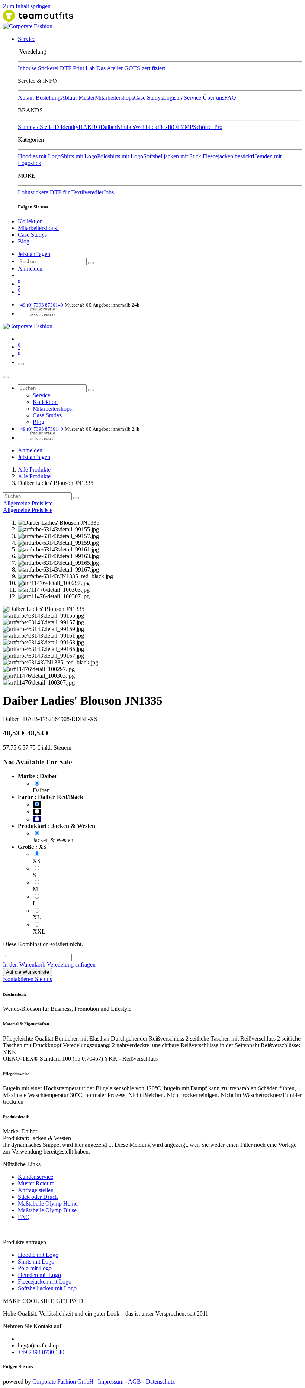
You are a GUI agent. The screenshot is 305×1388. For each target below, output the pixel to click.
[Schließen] (6, 377)
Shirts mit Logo (79, 156)
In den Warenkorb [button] (25, 964)
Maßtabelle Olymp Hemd (48, 1203)
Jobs (108, 192)
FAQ (230, 97)
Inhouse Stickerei (38, 68)
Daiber (108, 127)
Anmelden (30, 268)
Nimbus (125, 127)
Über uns (213, 97)
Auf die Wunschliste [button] (27, 972)
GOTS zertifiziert (144, 68)
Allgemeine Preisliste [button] (27, 503)
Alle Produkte (34, 469)
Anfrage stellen (36, 1190)
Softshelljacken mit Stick (173, 156)
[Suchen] (91, 263)
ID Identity (65, 127)
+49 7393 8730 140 (41, 1352)
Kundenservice (35, 1177)
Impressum (111, 1381)
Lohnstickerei (34, 192)
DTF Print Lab (77, 68)
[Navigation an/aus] (21, 364)
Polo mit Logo (35, 1268)
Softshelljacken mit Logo (47, 1288)
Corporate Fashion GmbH (63, 1381)
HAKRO (89, 127)
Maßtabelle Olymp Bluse (47, 1210)
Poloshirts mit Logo (120, 156)
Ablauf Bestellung (39, 97)
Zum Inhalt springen (27, 6)
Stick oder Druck (38, 1197)
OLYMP (183, 127)
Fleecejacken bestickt (228, 156)
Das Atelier (109, 68)
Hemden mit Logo (39, 1275)
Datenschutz (160, 1381)
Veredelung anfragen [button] (71, 964)
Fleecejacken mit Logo (44, 1281)
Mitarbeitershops (114, 97)
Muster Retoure (36, 1183)
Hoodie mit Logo (38, 1255)
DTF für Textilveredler (76, 192)
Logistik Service (182, 97)
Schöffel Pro (207, 127)
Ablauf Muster (78, 97)
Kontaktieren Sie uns (27, 979)
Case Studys (148, 97)
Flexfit (165, 127)
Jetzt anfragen (34, 254)
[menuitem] (26, 39)
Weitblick (146, 127)
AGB (135, 1381)
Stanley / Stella (35, 127)
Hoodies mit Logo (39, 156)
